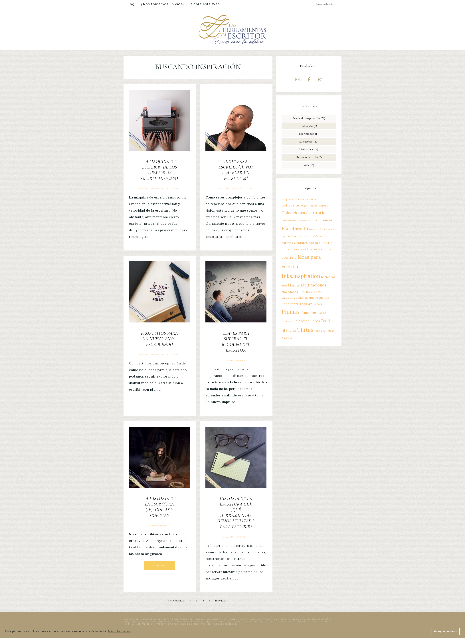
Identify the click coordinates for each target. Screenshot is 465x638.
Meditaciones (313, 285)
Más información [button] (119, 631)
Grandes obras (306, 243)
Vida (249, 188)
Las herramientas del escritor (232, 29)
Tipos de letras (324, 330)
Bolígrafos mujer (309, 205)
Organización (288, 298)
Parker (318, 304)
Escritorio (173, 188)
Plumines (309, 312)
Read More (159, 565)
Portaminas (287, 321)
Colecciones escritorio (304, 212)
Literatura (306, 149)
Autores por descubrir (307, 199)
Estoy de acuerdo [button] (445, 631)
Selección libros (307, 321)
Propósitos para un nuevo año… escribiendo (159, 339)
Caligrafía (307, 126)
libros (284, 285)
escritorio (314, 229)
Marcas (294, 285)
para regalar (301, 304)
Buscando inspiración (151, 188)
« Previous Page (176, 601)
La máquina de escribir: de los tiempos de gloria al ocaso (159, 170)
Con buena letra (305, 220)
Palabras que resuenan (312, 297)
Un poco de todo (307, 157)
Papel (286, 304)
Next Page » (221, 601)
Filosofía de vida (301, 236)
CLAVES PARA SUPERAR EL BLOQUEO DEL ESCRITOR (236, 342)
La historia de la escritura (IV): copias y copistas (159, 507)
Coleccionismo (289, 220)
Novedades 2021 (293, 292)
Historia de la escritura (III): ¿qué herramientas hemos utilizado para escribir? (236, 512)
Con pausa (323, 220)
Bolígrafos (291, 205)
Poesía (322, 312)
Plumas (291, 312)
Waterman (287, 338)
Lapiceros (328, 277)
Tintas (305, 329)
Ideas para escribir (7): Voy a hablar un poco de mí (236, 170)
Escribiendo (306, 133)
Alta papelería (289, 199)
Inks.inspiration (301, 276)
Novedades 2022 (314, 292)
